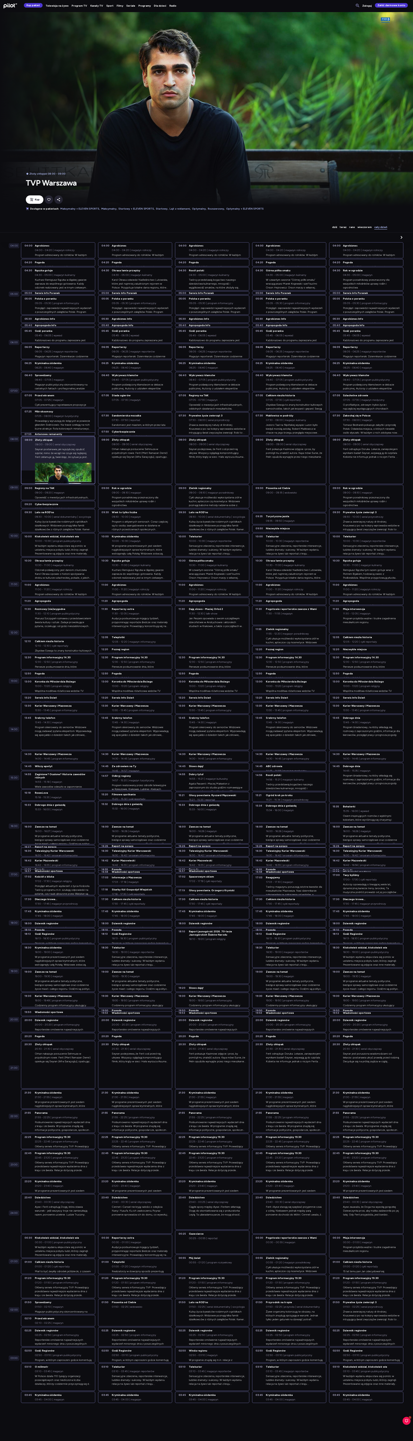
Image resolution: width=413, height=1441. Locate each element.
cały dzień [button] (380, 227)
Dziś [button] (334, 227)
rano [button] (352, 227)
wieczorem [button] (365, 227)
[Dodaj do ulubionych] (49, 199)
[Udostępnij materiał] (58, 199)
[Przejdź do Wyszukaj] (358, 6)
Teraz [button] (343, 227)
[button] (401, 237)
